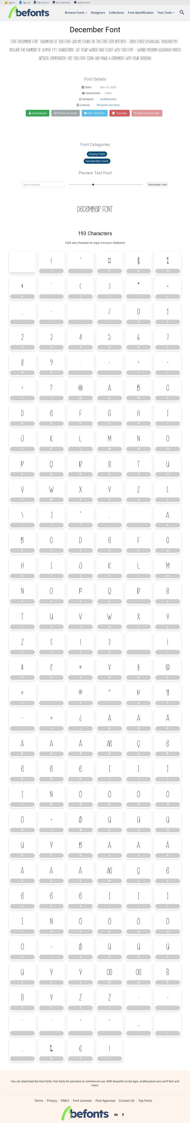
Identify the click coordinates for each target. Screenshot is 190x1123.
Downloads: (93, 93)
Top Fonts (145, 1100)
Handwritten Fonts (97, 161)
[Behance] (116, 1115)
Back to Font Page (149, 113)
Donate (121, 113)
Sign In (10, 2)
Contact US (127, 1100)
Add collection (96, 113)
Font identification (141, 13)
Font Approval (105, 1100)
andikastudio (108, 99)
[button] (181, 13)
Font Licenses (82, 1100)
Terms (38, 1100)
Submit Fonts (83, 2)
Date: (88, 87)
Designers (98, 13)
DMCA (65, 1100)
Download (39, 113)
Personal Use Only (108, 105)
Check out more (67, 113)
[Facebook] (123, 1115)
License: (85, 105)
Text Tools (164, 13)
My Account (43, 2)
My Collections (63, 2)
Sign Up (24, 2)
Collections (116, 13)
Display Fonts (97, 154)
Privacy (52, 1100)
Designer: (88, 99)
